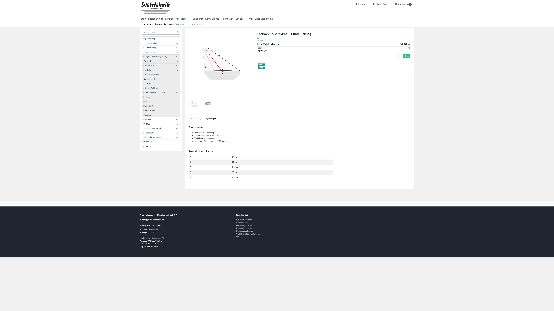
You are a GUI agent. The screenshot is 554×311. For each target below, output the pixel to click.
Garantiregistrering (244, 225)
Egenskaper (211, 118)
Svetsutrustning (150, 43)
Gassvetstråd (149, 79)
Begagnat (147, 146)
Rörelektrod (148, 66)
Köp (407, 56)
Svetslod (147, 84)
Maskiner (147, 119)
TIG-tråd (147, 61)
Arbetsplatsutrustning (152, 137)
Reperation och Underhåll (154, 92)
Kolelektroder (149, 110)
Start (143, 18)
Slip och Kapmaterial (152, 128)
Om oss (239, 18)
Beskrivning (196, 118)
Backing (171, 24)
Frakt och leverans (244, 220)
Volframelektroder (151, 74)
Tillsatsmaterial (160, 24)
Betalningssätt (242, 223)
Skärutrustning (149, 48)
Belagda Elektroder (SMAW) (155, 57)
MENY (149, 24)
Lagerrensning (149, 39)
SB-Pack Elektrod (150, 88)
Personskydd (148, 133)
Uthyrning (147, 142)
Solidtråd (147, 70)
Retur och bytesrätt (244, 228)
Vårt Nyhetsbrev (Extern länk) (248, 234)
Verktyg (146, 124)
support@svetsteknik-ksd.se (152, 220)
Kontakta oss (212, 18)
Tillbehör (147, 115)
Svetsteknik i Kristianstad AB (152, 238)
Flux (145, 101)
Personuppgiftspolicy (245, 231)
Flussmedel (148, 106)
